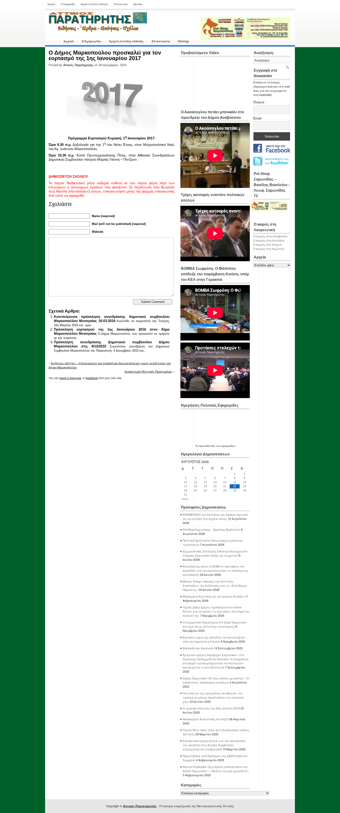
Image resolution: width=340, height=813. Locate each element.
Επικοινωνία (120, 4)
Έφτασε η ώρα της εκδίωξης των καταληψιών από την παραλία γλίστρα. (214, 639)
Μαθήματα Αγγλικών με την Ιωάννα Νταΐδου (213, 596)
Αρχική (51, 4)
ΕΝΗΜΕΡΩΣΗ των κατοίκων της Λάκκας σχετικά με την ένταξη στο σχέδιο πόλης (215, 516)
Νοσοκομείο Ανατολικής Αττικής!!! (206, 719)
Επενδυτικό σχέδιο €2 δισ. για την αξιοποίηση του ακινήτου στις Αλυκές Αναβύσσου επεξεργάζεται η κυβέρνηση (214, 745)
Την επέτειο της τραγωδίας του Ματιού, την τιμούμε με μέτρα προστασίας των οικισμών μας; (213, 697)
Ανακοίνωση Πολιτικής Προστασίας (148, 371)
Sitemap (137, 4)
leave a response (70, 378)
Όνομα (258, 102)
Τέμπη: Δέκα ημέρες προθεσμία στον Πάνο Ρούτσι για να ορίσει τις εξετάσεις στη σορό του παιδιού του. (216, 611)
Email (257, 118)
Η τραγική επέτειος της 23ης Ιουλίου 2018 (211, 708)
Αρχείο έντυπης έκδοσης (94, 4)
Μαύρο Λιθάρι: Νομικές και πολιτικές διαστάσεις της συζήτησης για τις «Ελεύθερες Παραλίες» (215, 585)
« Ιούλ (184, 499)
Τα (197, 446)
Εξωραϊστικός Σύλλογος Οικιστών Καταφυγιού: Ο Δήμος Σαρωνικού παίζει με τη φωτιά (215, 553)
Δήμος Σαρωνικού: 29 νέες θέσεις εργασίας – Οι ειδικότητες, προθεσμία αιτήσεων (216, 680)
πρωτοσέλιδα (207, 446)
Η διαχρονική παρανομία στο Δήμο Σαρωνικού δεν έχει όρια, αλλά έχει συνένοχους (215, 624)
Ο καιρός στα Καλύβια (268, 240)
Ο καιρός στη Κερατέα (268, 249)
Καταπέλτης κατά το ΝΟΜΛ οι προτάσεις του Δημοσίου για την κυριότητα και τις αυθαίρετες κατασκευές (215, 570)
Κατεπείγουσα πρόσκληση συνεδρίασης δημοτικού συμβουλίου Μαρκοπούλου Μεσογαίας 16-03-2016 (112, 319)
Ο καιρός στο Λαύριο (267, 244)
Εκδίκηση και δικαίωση (198, 648)
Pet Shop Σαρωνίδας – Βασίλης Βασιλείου (211, 529)
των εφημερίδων (225, 446)
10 (185, 482)
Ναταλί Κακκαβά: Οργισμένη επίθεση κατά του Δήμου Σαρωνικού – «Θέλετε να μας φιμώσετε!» (216, 769)
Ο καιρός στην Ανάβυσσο (270, 236)
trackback (92, 378)
